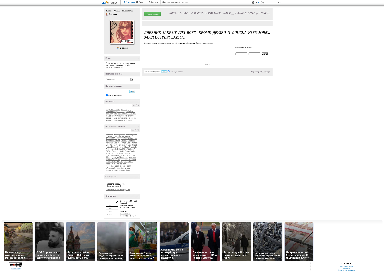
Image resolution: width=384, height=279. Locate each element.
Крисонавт (121, 164)
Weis (108, 153)
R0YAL (109, 151)
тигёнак (126, 170)
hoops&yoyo (126, 110)
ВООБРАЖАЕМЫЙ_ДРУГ (117, 162)
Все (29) (135, 105)
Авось (167, 2)
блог (115, 114)
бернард (109, 114)
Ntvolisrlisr (133, 147)
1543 (118, 110)
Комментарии (127, 11)
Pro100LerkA (129, 149)
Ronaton (115, 151)
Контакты (346, 268)
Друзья (117, 11)
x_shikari (132, 160)
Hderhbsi (131, 141)
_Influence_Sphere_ (123, 153)
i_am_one (116, 158)
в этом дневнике (115, 95)
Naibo (108, 147)
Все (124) (135, 130)
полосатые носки (124, 120)
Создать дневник (152, 14)
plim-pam (132, 158)
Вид (257, 3)
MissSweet (132, 145)
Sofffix (122, 151)
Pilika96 (120, 149)
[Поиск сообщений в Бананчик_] (132, 91)
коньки (133, 118)
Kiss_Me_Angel (120, 143)
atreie (132, 155)
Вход (141, 2)
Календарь (265, 72)
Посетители (125, 214)
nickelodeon (111, 112)
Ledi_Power (132, 143)
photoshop (120, 112)
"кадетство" (111, 110)
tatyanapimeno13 (113, 160)
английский (130, 112)
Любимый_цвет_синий (115, 166)
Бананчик (107, 14)
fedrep (108, 158)
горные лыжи (130, 114)
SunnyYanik (130, 151)
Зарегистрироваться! (115, 67)
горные (121, 114)
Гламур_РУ (125, 190)
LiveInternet (110, 2)
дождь (108, 118)
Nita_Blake (124, 147)
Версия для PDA (346, 266)
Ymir (112, 153)
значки (114, 118)
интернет (122, 118)
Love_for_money (120, 145)
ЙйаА (130, 162)
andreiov (126, 155)
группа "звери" (121, 116)
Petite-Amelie (111, 149)
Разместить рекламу (346, 270)
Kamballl (109, 143)
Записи (108, 11)
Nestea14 (115, 147)
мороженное (111, 120)
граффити (110, 116)
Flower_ (124, 141)
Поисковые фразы (128, 216)
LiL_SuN (109, 145)
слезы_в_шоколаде (114, 170)
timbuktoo (125, 160)
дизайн (131, 116)
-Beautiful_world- (113, 190)
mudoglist (124, 158)
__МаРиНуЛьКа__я (114, 155)
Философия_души (122, 168)
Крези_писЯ (111, 164)
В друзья (124, 48)
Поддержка (253, 2)
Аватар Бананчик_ (121, 32)
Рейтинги (154, 2)
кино (128, 118)
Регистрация (130, 2)
